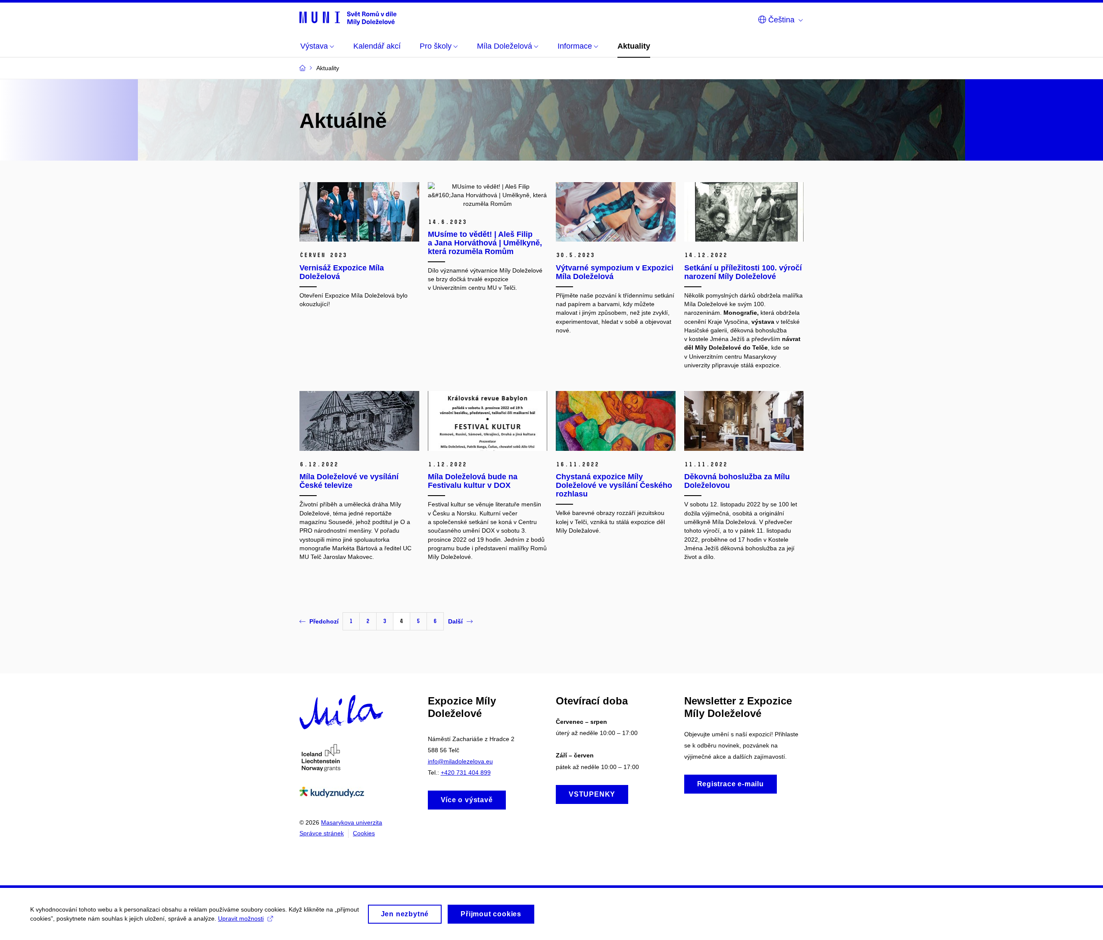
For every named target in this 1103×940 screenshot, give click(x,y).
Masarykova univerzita (351, 822)
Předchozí (324, 621)
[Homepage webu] (347, 17)
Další (455, 621)
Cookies (364, 833)
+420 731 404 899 (466, 772)
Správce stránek (321, 833)
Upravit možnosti (241, 918)
